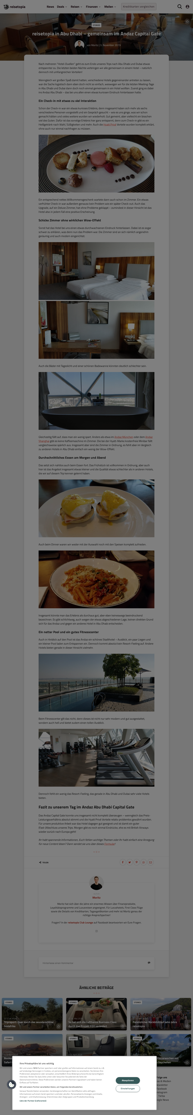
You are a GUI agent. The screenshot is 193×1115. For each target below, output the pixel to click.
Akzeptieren (128, 1080)
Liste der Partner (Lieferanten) (33, 1100)
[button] (11, 1084)
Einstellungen (128, 1088)
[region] (84, 1083)
